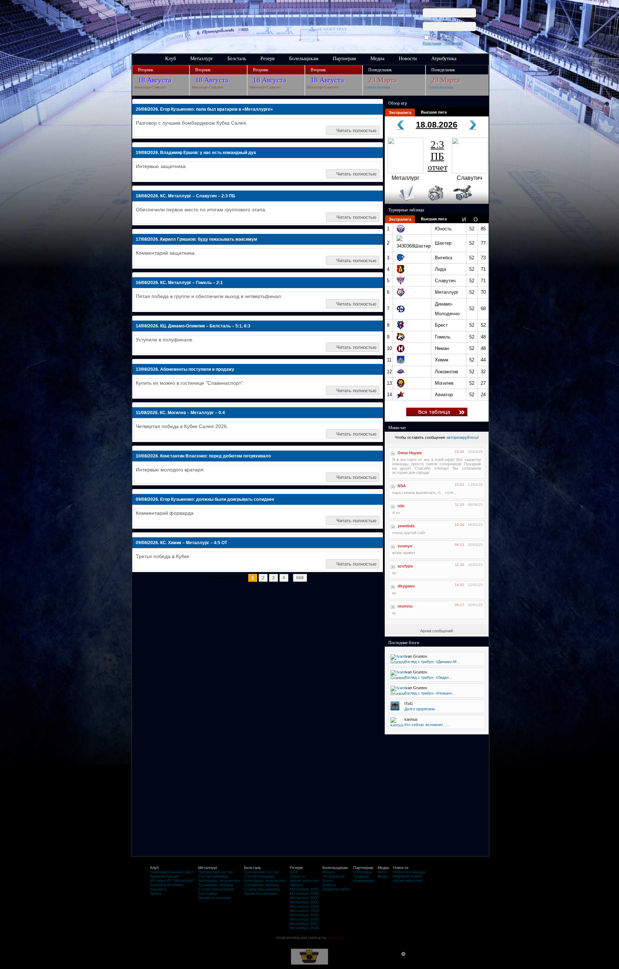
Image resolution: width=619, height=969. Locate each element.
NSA (402, 486)
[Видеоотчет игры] (469, 202)
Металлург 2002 (304, 902)
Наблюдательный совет (171, 872)
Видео (383, 876)
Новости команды (409, 872)
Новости (408, 58)
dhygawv (406, 586)
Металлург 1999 (304, 889)
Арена (155, 893)
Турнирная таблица (215, 885)
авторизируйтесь (462, 437)
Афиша (296, 885)
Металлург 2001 (304, 898)
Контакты (158, 889)
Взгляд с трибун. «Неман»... (429, 693)
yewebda (406, 526)
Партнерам (344, 58)
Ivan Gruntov (415, 656)
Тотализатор (333, 876)
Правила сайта (336, 889)
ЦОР (294, 872)
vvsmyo (405, 546)
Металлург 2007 (304, 923)
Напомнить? (454, 43)
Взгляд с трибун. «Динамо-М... (432, 661)
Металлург (201, 58)
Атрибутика (443, 58)
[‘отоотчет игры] (435, 202)
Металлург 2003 (304, 906)
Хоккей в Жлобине (166, 885)
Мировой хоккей (407, 876)
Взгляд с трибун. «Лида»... (428, 677)
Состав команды (213, 876)
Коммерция (363, 880)
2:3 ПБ (437, 155)
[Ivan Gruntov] (397, 662)
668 (300, 577)
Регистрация (432, 43)
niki (401, 506)
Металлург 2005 (304, 915)
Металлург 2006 (304, 919)
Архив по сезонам (214, 898)
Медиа (377, 58)
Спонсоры (362, 872)
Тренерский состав (215, 872)
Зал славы (207, 893)
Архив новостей (304, 880)
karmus (411, 719)
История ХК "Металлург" (172, 880)
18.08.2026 (436, 124)
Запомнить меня (443, 37)
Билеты (329, 885)
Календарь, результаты (219, 880)
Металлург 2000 (304, 893)
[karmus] (397, 725)
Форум (328, 872)
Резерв (267, 58)
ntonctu (405, 606)
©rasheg (335, 937)
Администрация (164, 876)
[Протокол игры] (402, 202)
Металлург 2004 (304, 910)
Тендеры (361, 876)
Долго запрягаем (419, 709)
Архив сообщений (436, 631)
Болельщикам (303, 58)
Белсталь (236, 58)
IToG (408, 703)
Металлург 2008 (304, 928)
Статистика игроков (216, 889)
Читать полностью (356, 130)
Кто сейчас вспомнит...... (426, 725)
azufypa (405, 566)
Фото (382, 872)
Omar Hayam (410, 453)
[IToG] (394, 709)
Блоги (327, 880)
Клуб (170, 58)
